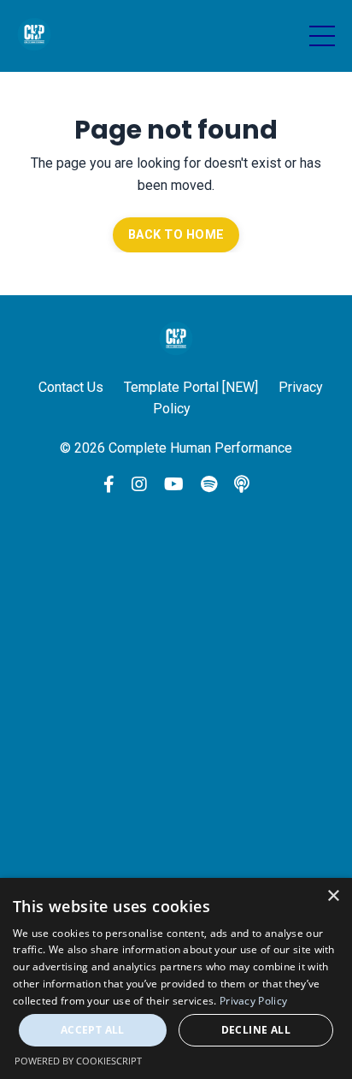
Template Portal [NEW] (191, 387)
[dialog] (176, 978)
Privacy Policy (253, 1000)
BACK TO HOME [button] (176, 235)
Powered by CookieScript (78, 1060)
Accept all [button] (93, 1030)
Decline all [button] (255, 1030)
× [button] (332, 896)
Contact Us (70, 387)
